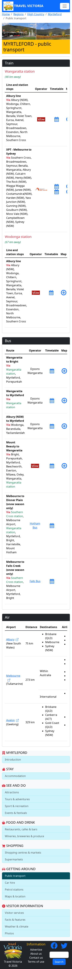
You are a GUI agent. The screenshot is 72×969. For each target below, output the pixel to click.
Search (59, 962)
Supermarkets (14, 859)
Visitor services (14, 913)
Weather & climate (16, 926)
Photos (9, 933)
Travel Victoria (28, 6)
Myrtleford (55, 14)
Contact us (36, 957)
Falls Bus (35, 581)
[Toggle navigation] (64, 6)
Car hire (10, 883)
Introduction (13, 759)
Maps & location (15, 896)
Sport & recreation (16, 806)
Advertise (36, 949)
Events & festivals (16, 813)
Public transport (15, 876)
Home (6, 14)
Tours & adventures (17, 799)
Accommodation (15, 776)
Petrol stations (14, 889)
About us (36, 953)
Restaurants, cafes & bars (21, 829)
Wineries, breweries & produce (24, 836)
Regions (18, 14)
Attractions (12, 792)
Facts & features (15, 919)
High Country (35, 14)
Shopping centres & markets (23, 852)
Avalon (10, 720)
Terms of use (36, 961)
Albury (10, 639)
